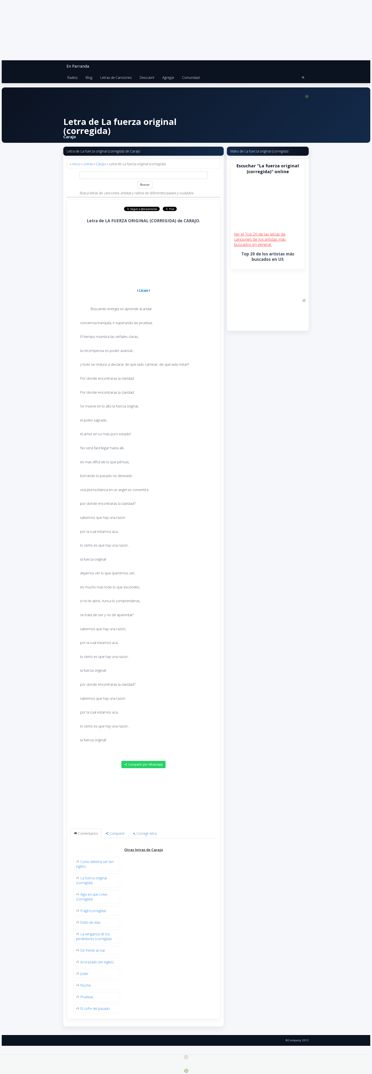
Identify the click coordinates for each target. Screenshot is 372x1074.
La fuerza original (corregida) (91, 880)
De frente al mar (92, 950)
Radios (72, 77)
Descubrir (147, 77)
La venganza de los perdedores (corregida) (94, 936)
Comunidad (191, 77)
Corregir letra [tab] (146, 833)
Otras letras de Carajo (143, 849)
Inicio (76, 164)
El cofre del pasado (95, 1008)
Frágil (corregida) (93, 910)
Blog (88, 77)
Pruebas (86, 997)
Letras (88, 164)
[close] (186, 1057)
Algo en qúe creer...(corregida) (92, 896)
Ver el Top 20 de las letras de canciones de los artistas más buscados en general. (260, 239)
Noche (85, 985)
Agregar (168, 77)
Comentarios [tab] (87, 833)
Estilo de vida (90, 922)
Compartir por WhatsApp (145, 764)
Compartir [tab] (117, 833)
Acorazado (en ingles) (97, 962)
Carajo (100, 164)
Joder (84, 973)
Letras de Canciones (116, 77)
